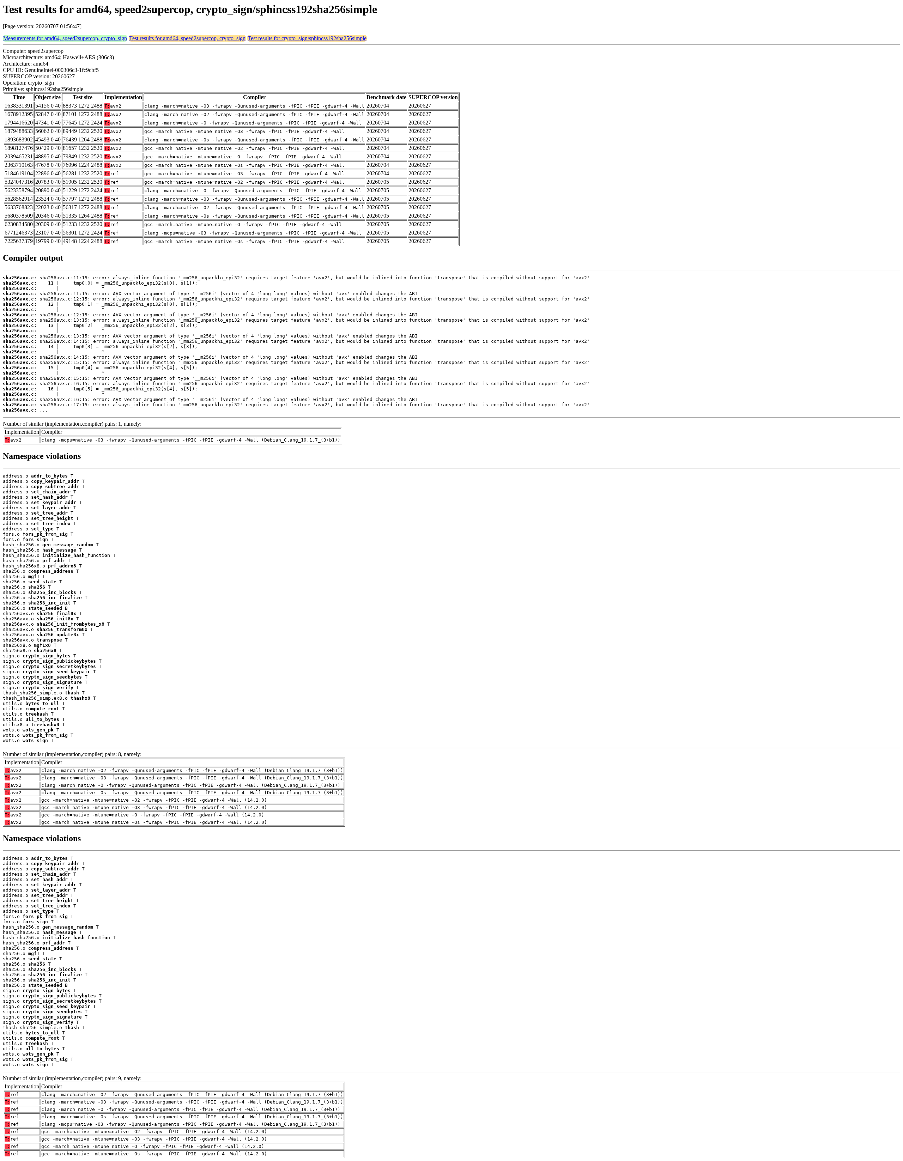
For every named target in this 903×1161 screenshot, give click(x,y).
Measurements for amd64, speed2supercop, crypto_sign (65, 38)
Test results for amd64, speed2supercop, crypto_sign (187, 38)
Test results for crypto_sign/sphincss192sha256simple (307, 38)
